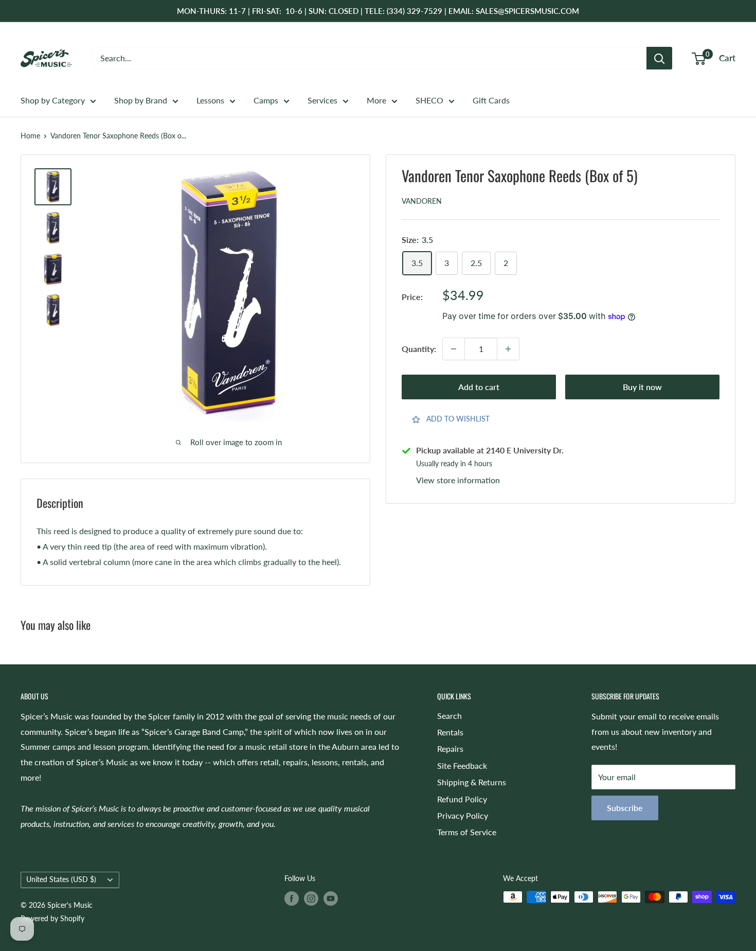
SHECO (429, 100)
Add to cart (478, 387)
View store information (458, 480)
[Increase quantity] (508, 349)
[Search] (659, 58)
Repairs (450, 748)
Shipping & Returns (471, 782)
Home (30, 135)
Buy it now (642, 387)
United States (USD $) (61, 879)
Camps (266, 100)
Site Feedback (462, 765)
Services (322, 100)
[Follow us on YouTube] (330, 898)
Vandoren (422, 201)
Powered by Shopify (52, 918)
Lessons (210, 100)
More (376, 100)
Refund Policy (462, 799)
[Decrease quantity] (453, 349)
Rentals (450, 732)
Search (449, 715)
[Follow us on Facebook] (291, 898)
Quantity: (419, 349)
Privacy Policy (462, 815)
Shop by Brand (140, 100)
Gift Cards (491, 100)
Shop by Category (53, 100)
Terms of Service (466, 832)
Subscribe (625, 808)
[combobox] (369, 58)
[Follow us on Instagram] (311, 898)
